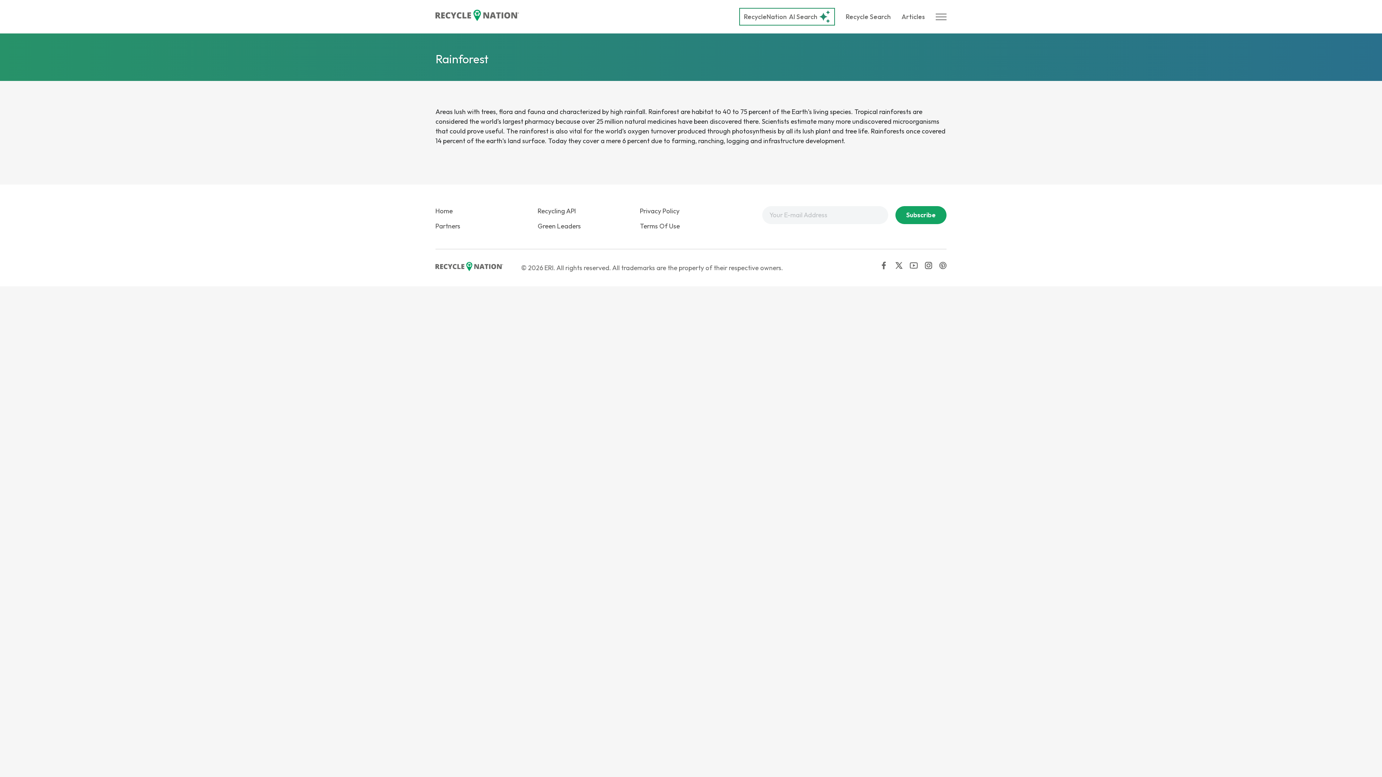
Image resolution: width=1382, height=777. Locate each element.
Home (444, 211)
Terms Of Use (660, 226)
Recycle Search (868, 17)
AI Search (780, 17)
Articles (913, 17)
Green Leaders (559, 226)
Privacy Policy (659, 211)
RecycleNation (765, 17)
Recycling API (557, 211)
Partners (447, 226)
